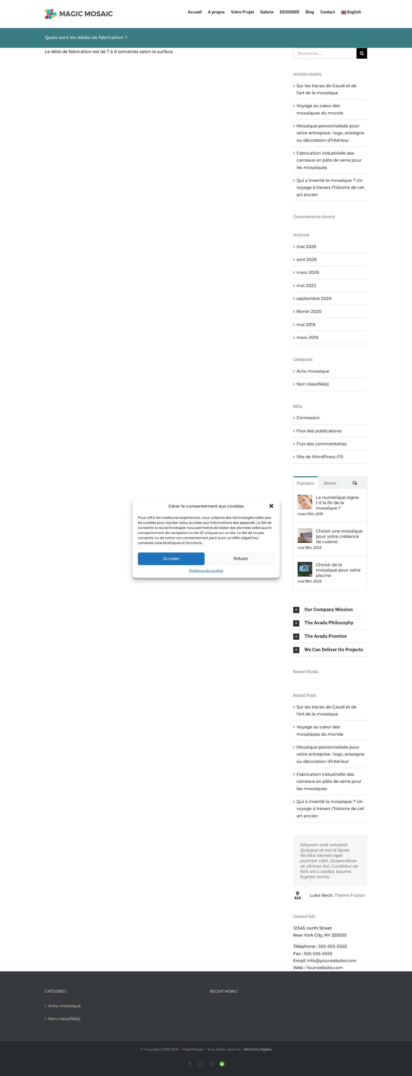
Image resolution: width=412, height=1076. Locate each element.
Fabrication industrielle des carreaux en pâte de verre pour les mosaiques (329, 160)
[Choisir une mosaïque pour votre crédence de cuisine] (305, 531)
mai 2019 (306, 324)
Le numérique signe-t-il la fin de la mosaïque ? (338, 503)
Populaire (305, 483)
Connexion (308, 417)
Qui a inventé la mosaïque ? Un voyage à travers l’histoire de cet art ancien (330, 187)
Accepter (171, 558)
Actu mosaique (313, 371)
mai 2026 (306, 246)
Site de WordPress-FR (320, 456)
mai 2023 (306, 285)
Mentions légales (258, 1049)
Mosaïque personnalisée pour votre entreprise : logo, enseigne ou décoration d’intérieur (330, 133)
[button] (271, 506)
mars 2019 (307, 337)
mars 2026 (308, 272)
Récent (330, 483)
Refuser (240, 558)
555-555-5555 (332, 946)
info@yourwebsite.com (332, 960)
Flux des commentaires (322, 443)
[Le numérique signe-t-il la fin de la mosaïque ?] (305, 498)
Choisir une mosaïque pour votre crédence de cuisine (339, 536)
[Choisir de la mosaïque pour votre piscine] (305, 565)
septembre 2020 (314, 298)
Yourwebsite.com (324, 967)
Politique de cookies (206, 570)
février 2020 (309, 311)
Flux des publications (319, 430)
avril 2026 (307, 259)
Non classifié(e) (313, 384)
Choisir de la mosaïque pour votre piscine (338, 570)
